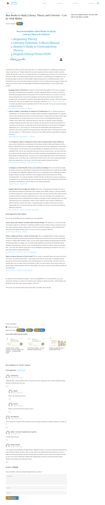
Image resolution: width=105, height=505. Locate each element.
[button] (98, 3)
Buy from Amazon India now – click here (16, 232)
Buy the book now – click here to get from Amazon (19, 270)
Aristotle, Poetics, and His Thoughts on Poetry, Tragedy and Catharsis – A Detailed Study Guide (14, 350)
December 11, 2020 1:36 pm (16, 446)
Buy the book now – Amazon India (18, 184)
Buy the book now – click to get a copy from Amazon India (21, 252)
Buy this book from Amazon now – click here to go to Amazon (25, 162)
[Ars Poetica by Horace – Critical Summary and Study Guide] (36, 338)
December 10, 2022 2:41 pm (16, 377)
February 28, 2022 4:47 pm (16, 418)
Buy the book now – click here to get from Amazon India (24, 210)
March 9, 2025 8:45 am (18, 393)
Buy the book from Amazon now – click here (20, 108)
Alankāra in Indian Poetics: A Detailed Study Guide (56, 348)
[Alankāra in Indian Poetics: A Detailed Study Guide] (58, 338)
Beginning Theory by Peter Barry (56, 101)
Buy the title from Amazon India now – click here (22, 136)
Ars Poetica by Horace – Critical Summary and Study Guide (35, 348)
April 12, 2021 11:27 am (16, 434)
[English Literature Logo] (12, 3)
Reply (7, 386)
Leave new (21, 370)
